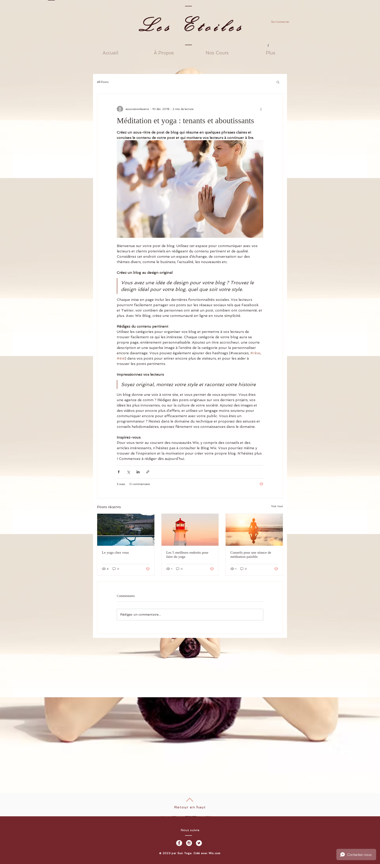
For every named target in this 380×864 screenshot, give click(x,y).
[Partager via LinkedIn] (138, 472)
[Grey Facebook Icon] (268, 45)
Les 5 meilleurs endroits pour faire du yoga (187, 554)
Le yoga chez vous (115, 552)
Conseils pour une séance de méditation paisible (250, 554)
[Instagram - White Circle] (189, 843)
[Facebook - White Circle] (179, 843)
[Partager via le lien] (148, 472)
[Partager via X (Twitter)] (128, 472)
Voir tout (277, 506)
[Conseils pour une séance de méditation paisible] (254, 530)
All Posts (103, 81)
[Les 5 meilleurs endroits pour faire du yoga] (190, 530)
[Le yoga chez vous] (125, 530)
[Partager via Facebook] (119, 472)
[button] (278, 81)
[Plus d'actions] (260, 109)
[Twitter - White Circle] (199, 843)
